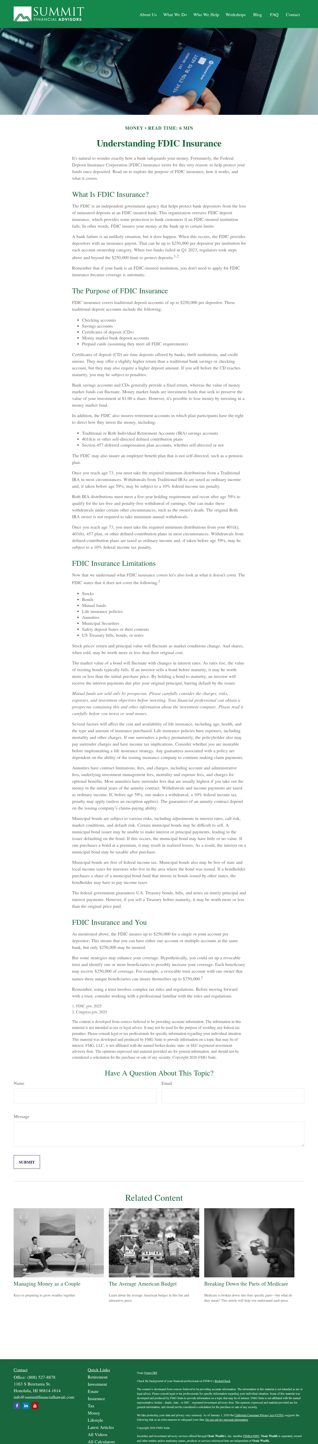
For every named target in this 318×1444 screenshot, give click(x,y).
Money (94, 1413)
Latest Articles (101, 1427)
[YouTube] (35, 1405)
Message (21, 1116)
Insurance (96, 1398)
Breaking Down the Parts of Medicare (246, 1283)
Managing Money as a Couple (47, 1283)
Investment (97, 1384)
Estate (93, 1391)
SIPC (256, 1436)
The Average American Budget (143, 1283)
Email (166, 1083)
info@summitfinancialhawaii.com (44, 1397)
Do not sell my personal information (226, 1419)
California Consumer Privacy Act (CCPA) (259, 1415)
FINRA (247, 1436)
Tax (91, 1406)
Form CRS (150, 1373)
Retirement (98, 1377)
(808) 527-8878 (41, 1377)
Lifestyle (95, 1420)
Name (19, 1083)
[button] (148, 14)
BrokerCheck (222, 1381)
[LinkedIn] (26, 1405)
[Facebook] (17, 1405)
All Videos (97, 1434)
